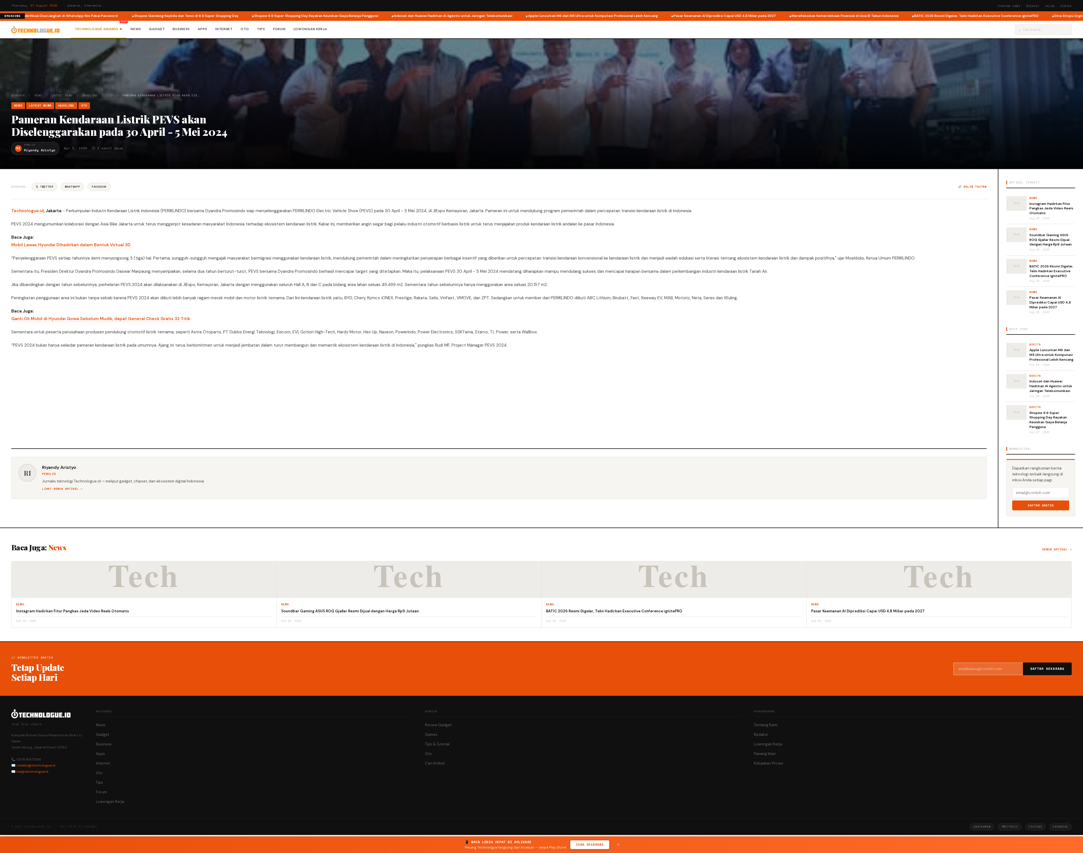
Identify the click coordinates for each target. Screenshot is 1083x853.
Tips (261, 29)
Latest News (62, 95)
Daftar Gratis (1041, 505)
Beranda (18, 95)
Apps (202, 29)
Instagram (981, 826)
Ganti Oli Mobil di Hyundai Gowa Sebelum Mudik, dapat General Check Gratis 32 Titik (100, 319)
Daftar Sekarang (1047, 668)
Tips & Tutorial (437, 744)
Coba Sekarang (590, 844)
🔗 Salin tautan (972, 187)
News (136, 29)
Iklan (1050, 6)
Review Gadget (438, 725)
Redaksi (1033, 6)
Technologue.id (27, 211)
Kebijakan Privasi (768, 763)
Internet (224, 29)
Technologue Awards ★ (99, 29)
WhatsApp (72, 187)
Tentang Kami (1008, 6)
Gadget (157, 29)
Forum (279, 29)
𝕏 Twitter (44, 187)
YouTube (1035, 826)
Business (181, 29)
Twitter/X (1009, 826)
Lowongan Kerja (310, 29)
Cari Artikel (434, 763)
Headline (90, 95)
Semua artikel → (1057, 549)
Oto (245, 29)
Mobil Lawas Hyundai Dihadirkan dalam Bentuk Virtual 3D (71, 245)
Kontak (1066, 6)
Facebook (99, 187)
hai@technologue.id (32, 771)
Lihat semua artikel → (62, 489)
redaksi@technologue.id (35, 765)
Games (431, 734)
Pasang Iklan (765, 753)
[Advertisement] (499, 397)
